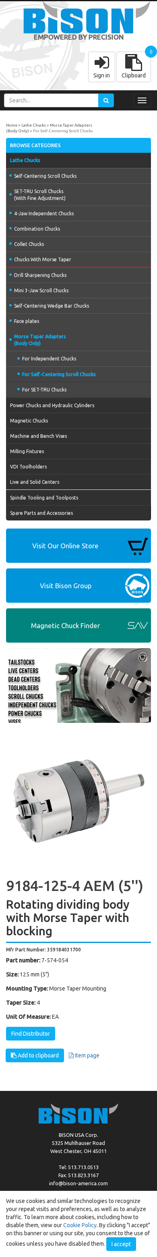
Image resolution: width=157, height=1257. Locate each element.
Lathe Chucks (33, 125)
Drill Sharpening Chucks (40, 275)
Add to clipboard (38, 1055)
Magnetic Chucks (29, 420)
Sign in (101, 75)
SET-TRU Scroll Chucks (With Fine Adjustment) (40, 195)
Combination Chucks (37, 228)
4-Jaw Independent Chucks (44, 213)
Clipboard (134, 75)
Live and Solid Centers (34, 482)
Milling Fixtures (27, 451)
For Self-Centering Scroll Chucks (63, 131)
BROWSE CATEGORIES (35, 145)
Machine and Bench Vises (38, 436)
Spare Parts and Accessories (41, 513)
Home (11, 125)
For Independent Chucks (49, 358)
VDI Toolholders (28, 466)
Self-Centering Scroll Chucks (45, 176)
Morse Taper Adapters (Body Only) (40, 340)
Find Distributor (30, 1033)
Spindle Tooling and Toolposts (44, 497)
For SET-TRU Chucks (44, 389)
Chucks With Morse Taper (42, 259)
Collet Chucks (29, 244)
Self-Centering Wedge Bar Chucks (51, 305)
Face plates (26, 321)
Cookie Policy (80, 1225)
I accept (121, 1244)
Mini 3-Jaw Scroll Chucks (41, 290)
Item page (86, 1055)
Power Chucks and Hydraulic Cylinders (52, 405)
